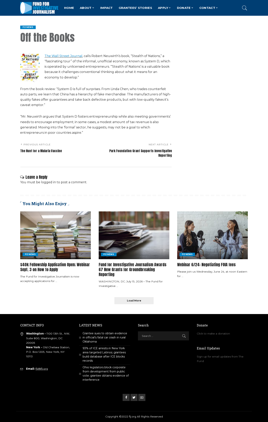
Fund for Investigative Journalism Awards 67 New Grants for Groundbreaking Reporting (132, 269)
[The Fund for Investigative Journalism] (39, 8)
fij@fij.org (42, 368)
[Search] (245, 8)
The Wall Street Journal (63, 56)
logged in (48, 182)
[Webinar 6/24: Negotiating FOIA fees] (212, 235)
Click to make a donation (213, 333)
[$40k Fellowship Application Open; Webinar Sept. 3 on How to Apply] (55, 235)
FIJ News (28, 27)
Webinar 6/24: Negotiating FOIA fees (206, 265)
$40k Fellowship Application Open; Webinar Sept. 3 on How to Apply (55, 267)
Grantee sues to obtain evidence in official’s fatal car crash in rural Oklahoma (105, 337)
